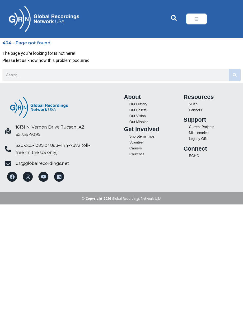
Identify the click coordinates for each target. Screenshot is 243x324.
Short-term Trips (141, 136)
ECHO (194, 156)
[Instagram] (28, 177)
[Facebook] (12, 177)
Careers (135, 148)
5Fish (193, 104)
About (132, 96)
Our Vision (137, 116)
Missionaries (199, 133)
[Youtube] (43, 177)
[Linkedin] (59, 177)
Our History (138, 104)
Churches (137, 154)
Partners (195, 110)
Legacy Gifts (199, 139)
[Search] (235, 75)
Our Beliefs (138, 110)
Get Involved (141, 129)
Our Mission (138, 122)
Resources (198, 96)
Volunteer (136, 142)
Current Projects (201, 127)
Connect (195, 148)
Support (194, 119)
